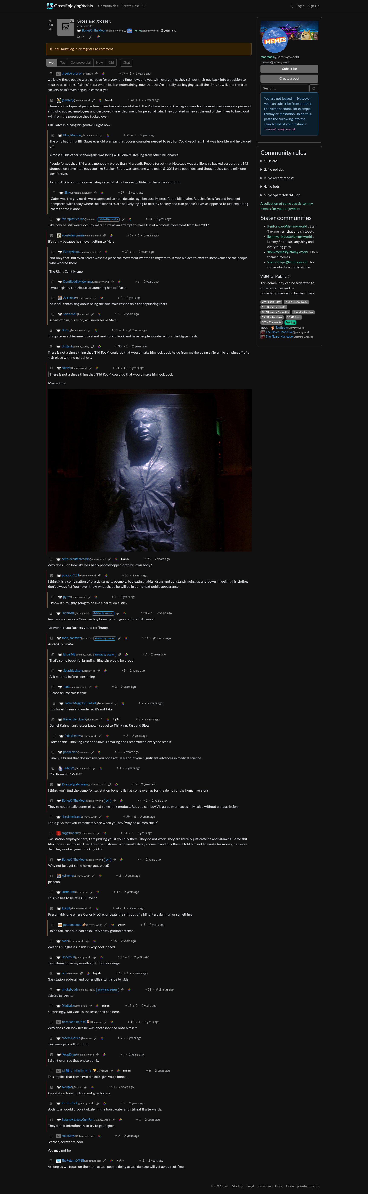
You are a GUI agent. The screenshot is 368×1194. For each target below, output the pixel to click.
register (88, 49)
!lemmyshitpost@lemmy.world (289, 236)
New (99, 62)
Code (290, 1186)
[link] (90, 37)
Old (111, 62)
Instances (264, 1186)
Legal (250, 1186)
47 (82, 37)
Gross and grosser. (94, 21)
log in (73, 49)
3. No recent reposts (279, 178)
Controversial (80, 62)
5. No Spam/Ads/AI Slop (282, 195)
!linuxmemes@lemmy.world (287, 252)
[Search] (291, 6)
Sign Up (313, 6)
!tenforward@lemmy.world (287, 226)
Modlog (290, 322)
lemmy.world (84, 26)
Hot (52, 62)
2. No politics (274, 169)
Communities (108, 6)
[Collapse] (51, 74)
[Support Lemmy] (144, 6)
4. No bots (272, 186)
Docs (279, 1186)
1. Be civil (271, 161)
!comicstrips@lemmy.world (287, 262)
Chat (126, 62)
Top (62, 62)
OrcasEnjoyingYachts (73, 6)
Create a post (289, 78)
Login (300, 6)
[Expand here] (65, 27)
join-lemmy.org (308, 1186)
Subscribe (289, 69)
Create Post (130, 6)
